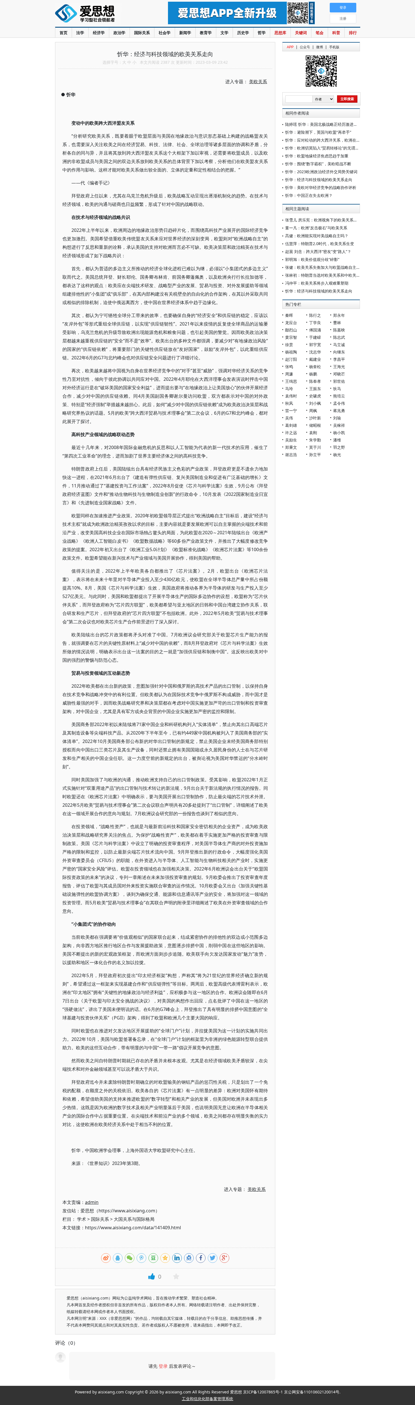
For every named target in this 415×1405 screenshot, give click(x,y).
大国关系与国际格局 (134, 1219)
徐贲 (289, 344)
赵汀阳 (291, 359)
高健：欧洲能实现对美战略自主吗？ (316, 235)
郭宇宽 (315, 344)
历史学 (243, 32)
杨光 (337, 454)
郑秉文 (291, 447)
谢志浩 (291, 454)
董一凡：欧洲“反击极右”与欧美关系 (316, 227)
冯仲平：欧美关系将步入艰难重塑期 (316, 283)
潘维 (337, 440)
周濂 (289, 374)
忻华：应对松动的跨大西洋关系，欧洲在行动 (324, 140)
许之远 (291, 432)
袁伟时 (291, 396)
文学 (224, 32)
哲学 (262, 32)
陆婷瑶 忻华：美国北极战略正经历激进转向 (323, 124)
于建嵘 (315, 337)
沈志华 (315, 352)
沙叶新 (315, 418)
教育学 (206, 32)
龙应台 (291, 322)
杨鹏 (313, 374)
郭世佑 (339, 381)
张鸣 (289, 366)
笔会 (320, 32)
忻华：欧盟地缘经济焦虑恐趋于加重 (316, 156)
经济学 (99, 32)
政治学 (119, 32)
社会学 (165, 32)
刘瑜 (337, 418)
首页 (63, 32)
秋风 (289, 403)
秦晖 (289, 315)
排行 (353, 32)
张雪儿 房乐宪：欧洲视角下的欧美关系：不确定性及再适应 (337, 220)
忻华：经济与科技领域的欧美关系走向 (318, 179)
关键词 (301, 32)
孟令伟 (339, 403)
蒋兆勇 (339, 410)
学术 (81, 1219)
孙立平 (315, 454)
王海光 (339, 366)
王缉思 (291, 381)
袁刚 (313, 432)
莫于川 (315, 447)
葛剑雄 (291, 425)
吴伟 (289, 418)
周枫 (313, 410)
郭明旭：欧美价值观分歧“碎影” (312, 259)
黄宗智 (291, 337)
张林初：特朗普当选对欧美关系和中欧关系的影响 (328, 275)
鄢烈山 (291, 330)
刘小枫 (315, 403)
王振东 (315, 388)
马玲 (289, 388)
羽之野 (339, 447)
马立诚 (339, 344)
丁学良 (315, 322)
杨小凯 (339, 432)
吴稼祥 (339, 425)
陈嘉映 (339, 330)
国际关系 (142, 32)
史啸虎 (315, 396)
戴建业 (315, 359)
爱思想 (100, 14)
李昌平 (339, 359)
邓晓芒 (339, 374)
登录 (163, 1366)
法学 (80, 32)
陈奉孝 (315, 381)
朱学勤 (315, 440)
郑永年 (339, 315)
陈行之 (315, 315)
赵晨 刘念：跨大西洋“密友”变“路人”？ (318, 251)
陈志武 (339, 337)
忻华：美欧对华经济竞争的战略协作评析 (320, 187)
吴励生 (291, 440)
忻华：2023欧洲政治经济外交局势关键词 (321, 171)
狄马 (337, 388)
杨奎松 (315, 366)
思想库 (280, 32)
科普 (336, 32)
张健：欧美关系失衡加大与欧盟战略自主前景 (324, 267)
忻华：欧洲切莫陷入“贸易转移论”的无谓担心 (324, 148)
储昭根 (315, 425)
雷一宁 (291, 410)
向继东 (339, 352)
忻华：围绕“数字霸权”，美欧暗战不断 (318, 163)
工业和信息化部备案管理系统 (207, 1398)
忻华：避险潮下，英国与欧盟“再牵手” (318, 132)
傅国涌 (315, 330)
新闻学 (185, 32)
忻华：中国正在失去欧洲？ (309, 195)
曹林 (337, 322)
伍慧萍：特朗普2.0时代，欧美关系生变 (319, 243)
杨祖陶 (291, 352)
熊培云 (339, 396)
